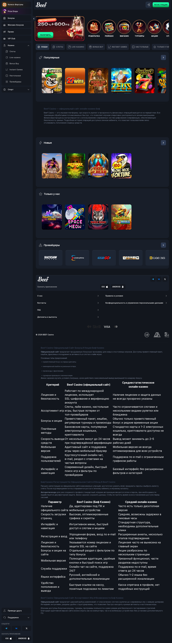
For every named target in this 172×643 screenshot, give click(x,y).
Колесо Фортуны (15, 4)
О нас (39, 296)
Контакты (41, 303)
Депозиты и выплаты (47, 317)
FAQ (39, 310)
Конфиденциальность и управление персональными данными (134, 303)
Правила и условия (114, 296)
